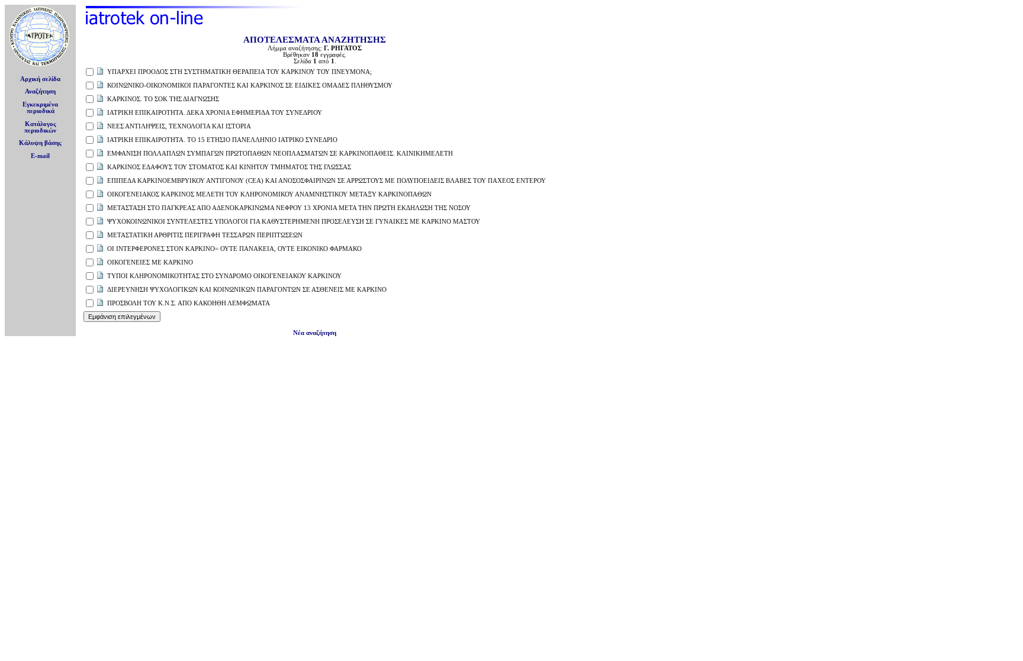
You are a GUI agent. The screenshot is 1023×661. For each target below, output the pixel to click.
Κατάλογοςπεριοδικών (40, 127)
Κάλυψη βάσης (40, 143)
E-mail (40, 156)
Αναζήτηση (40, 91)
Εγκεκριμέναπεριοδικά (40, 107)
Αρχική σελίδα (40, 79)
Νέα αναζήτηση (314, 333)
